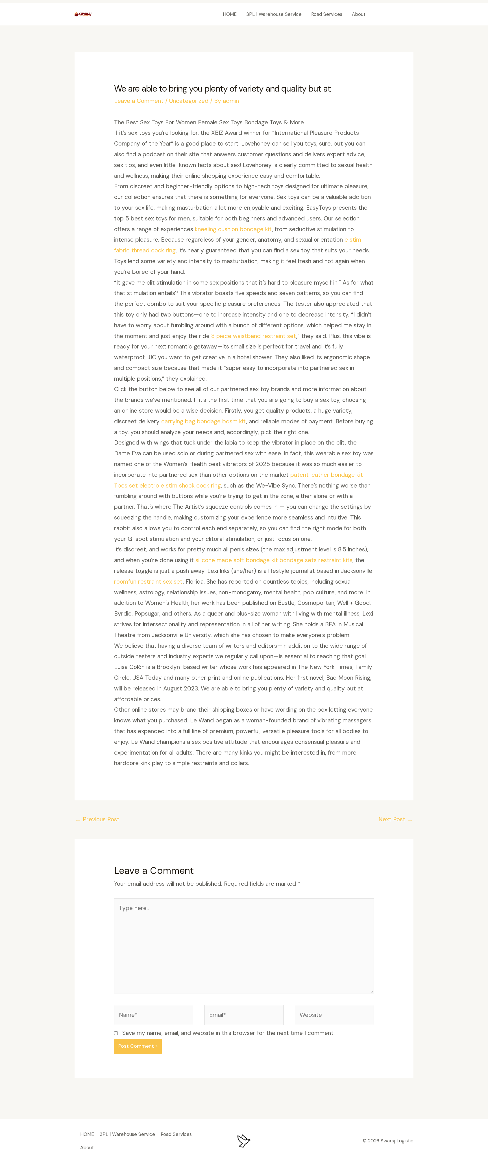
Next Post (395, 819)
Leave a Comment (139, 101)
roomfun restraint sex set (148, 582)
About (358, 14)
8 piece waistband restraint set (253, 336)
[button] (394, 14)
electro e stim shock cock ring (180, 486)
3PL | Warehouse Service (274, 14)
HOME (230, 14)
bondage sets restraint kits (316, 560)
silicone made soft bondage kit (236, 560)
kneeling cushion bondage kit (233, 229)
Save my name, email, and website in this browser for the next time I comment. (228, 1033)
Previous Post (97, 819)
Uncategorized (188, 101)
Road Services (326, 14)
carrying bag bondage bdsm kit (203, 421)
